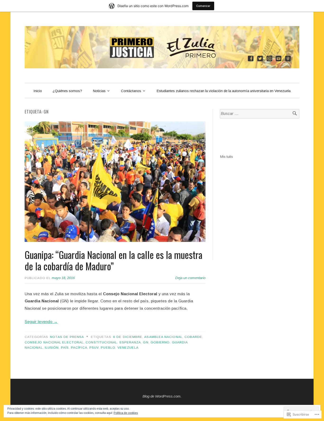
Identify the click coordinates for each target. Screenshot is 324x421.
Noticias (99, 91)
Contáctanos (131, 91)
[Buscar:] (259, 113)
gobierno (160, 342)
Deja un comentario (190, 278)
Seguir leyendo (41, 321)
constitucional (101, 342)
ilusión (52, 347)
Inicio (37, 91)
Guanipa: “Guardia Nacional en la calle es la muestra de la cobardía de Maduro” (113, 260)
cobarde (193, 337)
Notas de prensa (67, 337)
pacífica (79, 347)
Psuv (94, 347)
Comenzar (203, 6)
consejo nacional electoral (54, 342)
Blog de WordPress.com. (162, 396)
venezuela (128, 347)
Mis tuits (226, 156)
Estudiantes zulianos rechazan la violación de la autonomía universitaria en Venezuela (224, 91)
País (65, 347)
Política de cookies (126, 413)
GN (145, 342)
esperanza (130, 342)
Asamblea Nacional (163, 337)
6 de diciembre (127, 337)
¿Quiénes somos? (67, 91)
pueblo (108, 347)
